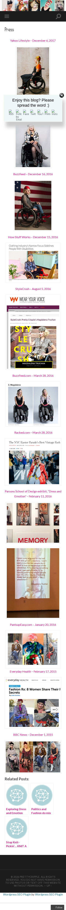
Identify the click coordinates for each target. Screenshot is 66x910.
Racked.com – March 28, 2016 (33, 432)
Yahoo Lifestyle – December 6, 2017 (33, 40)
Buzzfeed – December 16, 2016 (33, 174)
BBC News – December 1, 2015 (33, 734)
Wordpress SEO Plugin (17, 894)
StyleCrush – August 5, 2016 (33, 288)
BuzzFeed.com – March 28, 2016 (33, 375)
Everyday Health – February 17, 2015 (33, 671)
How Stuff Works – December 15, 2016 (33, 237)
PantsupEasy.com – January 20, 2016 (33, 624)
